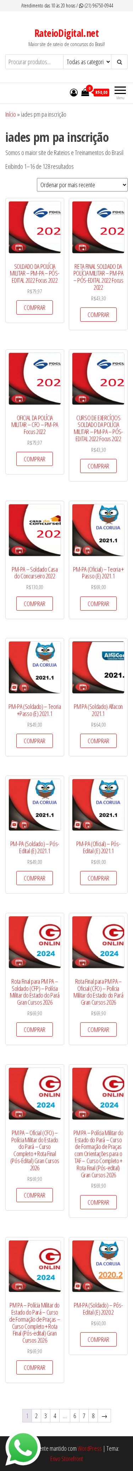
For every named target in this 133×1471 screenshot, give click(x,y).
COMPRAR (34, 307)
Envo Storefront (66, 1458)
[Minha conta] (74, 92)
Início (10, 114)
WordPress (90, 1448)
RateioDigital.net (66, 33)
